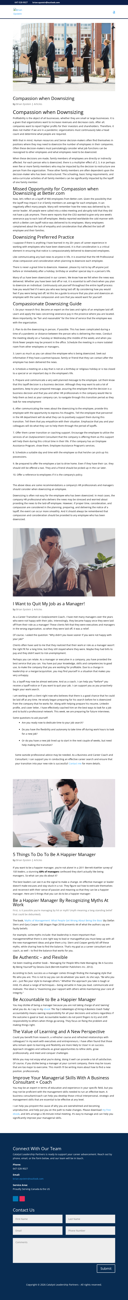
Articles (38, 104)
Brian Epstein (23, 104)
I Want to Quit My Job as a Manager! (49, 604)
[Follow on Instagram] (22, 1198)
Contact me (75, 763)
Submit (106, 1268)
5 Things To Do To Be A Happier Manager (54, 854)
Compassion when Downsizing (43, 98)
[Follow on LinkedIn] (15, 1198)
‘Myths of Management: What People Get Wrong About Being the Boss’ (63, 920)
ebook (47, 1009)
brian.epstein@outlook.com (28, 1178)
